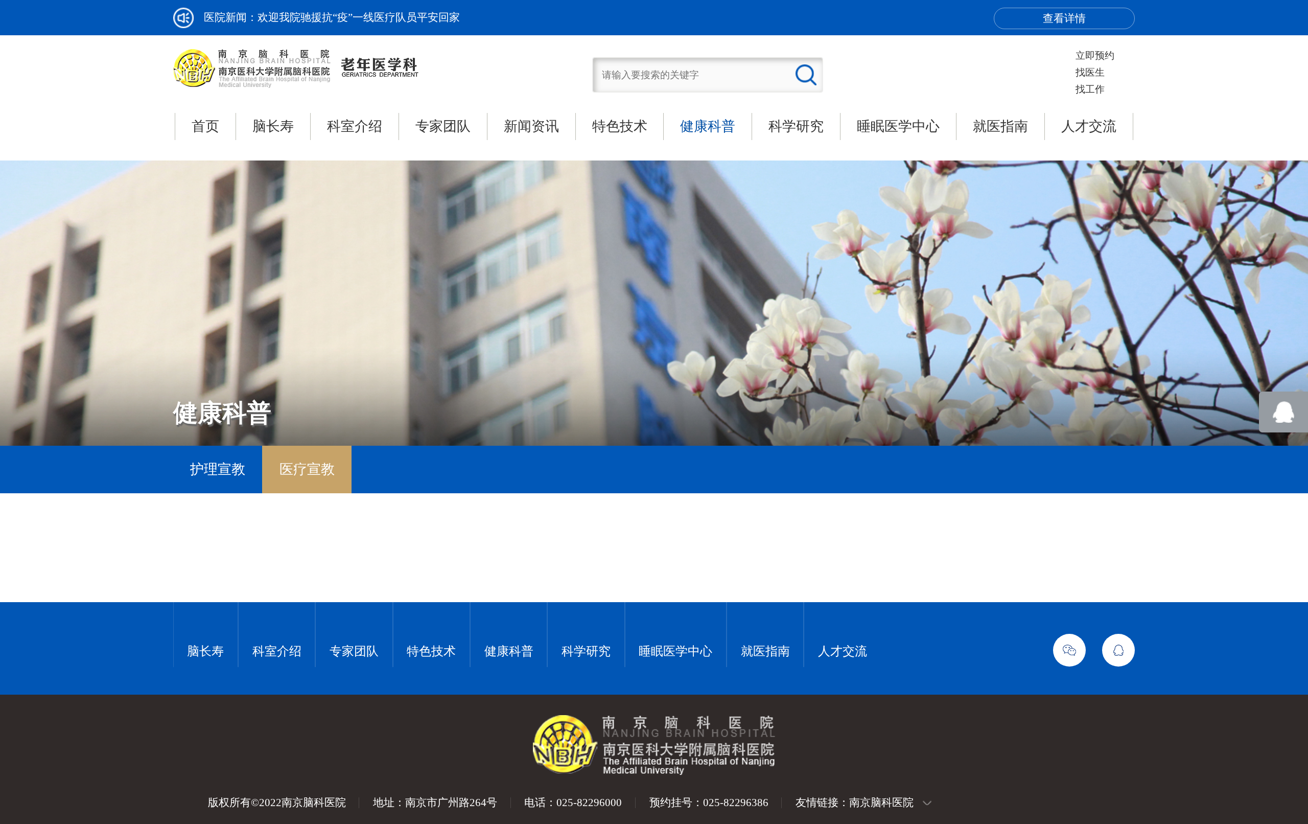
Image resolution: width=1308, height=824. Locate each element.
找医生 (1090, 72)
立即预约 (1095, 55)
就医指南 (1000, 126)
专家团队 (443, 126)
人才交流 (1088, 126)
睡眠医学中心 (898, 126)
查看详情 (1064, 18)
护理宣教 (217, 469)
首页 (205, 126)
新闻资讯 (531, 126)
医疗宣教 (307, 469)
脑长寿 (273, 126)
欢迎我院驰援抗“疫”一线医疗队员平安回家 (359, 17)
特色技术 (619, 126)
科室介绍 (354, 126)
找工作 (1090, 89)
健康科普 (707, 126)
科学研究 (796, 126)
